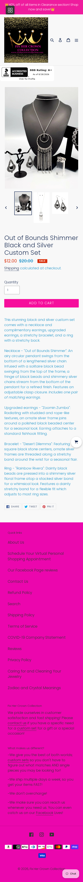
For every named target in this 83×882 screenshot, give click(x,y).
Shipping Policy (21, 615)
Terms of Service (22, 626)
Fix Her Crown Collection (47, 869)
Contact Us (18, 581)
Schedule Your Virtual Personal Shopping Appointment (36, 556)
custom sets (18, 760)
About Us (16, 542)
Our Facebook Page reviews (33, 570)
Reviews (15, 648)
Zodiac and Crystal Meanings (34, 687)
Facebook (44, 812)
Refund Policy (20, 592)
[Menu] (76, 40)
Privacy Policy (19, 660)
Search (14, 604)
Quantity (11, 282)
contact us (17, 723)
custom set (26, 728)
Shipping (11, 268)
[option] (23, 203)
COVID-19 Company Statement (37, 637)
